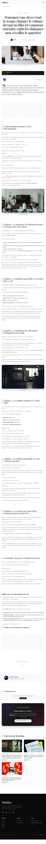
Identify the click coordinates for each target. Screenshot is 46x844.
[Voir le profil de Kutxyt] (6, 678)
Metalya (5, 2)
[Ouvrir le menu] (43, 2)
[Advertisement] (23, 109)
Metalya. (7, 802)
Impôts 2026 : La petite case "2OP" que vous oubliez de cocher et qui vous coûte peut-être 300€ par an (34, 756)
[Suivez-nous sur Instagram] (6, 812)
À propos (3, 824)
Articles (3, 822)
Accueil (3, 820)
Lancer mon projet (23, 720)
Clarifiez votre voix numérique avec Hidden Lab (17, 627)
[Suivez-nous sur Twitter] (3, 812)
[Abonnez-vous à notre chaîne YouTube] (13, 812)
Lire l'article (4, 782)
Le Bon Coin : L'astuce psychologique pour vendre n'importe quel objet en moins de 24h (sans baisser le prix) (12, 779)
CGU (32, 824)
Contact (3, 826)
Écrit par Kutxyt (14, 677)
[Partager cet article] (43, 6)
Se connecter (23, 698)
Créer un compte (20, 822)
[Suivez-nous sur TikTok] (10, 812)
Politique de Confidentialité (36, 822)
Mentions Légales (34, 820)
